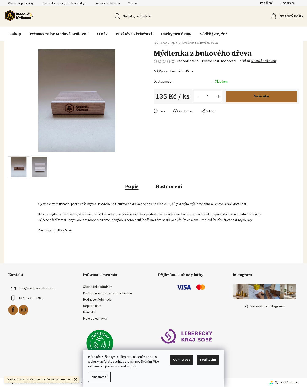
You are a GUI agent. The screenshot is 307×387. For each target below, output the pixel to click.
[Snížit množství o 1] (197, 96)
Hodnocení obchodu (107, 3)
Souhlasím (208, 359)
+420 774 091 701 (31, 298)
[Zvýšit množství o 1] (218, 96)
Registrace (288, 3)
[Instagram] (23, 310)
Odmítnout (181, 359)
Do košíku (261, 96)
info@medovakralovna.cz (37, 288)
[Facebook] (13, 310)
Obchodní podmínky (21, 3)
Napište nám (92, 306)
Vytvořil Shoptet (287, 382)
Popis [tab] (132, 186)
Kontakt (89, 312)
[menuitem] (14, 34)
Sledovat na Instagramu (267, 306)
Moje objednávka (95, 318)
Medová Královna (263, 61)
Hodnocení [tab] (169, 186)
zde (133, 366)
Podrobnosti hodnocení (219, 61)
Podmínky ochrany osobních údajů (64, 3)
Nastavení (99, 377)
